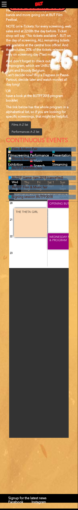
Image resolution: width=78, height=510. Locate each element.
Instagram (39, 502)
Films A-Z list (20, 124)
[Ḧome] (39, 4)
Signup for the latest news (27, 498)
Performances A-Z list (25, 131)
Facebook (15, 502)
